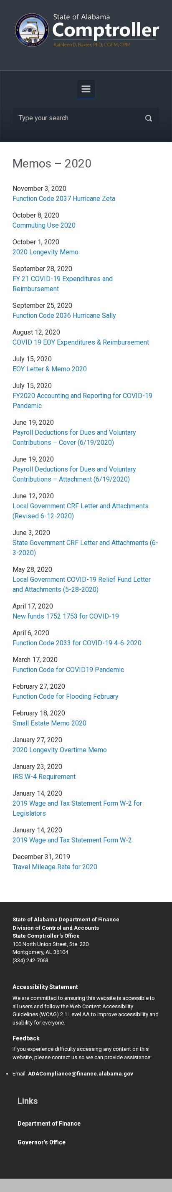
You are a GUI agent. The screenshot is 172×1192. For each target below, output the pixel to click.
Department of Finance (49, 1123)
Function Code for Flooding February (66, 696)
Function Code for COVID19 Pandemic (68, 670)
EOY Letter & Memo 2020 (50, 369)
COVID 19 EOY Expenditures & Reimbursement (81, 342)
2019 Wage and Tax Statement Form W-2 (72, 840)
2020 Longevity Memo (45, 252)
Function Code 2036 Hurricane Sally (64, 316)
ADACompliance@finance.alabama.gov (80, 1073)
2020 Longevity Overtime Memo (60, 750)
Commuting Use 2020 (44, 225)
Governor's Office (42, 1142)
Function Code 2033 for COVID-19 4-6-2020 (78, 643)
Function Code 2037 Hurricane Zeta (64, 199)
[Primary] (86, 89)
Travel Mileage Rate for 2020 (55, 867)
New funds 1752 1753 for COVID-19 (66, 616)
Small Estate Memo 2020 (49, 723)
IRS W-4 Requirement (45, 777)
